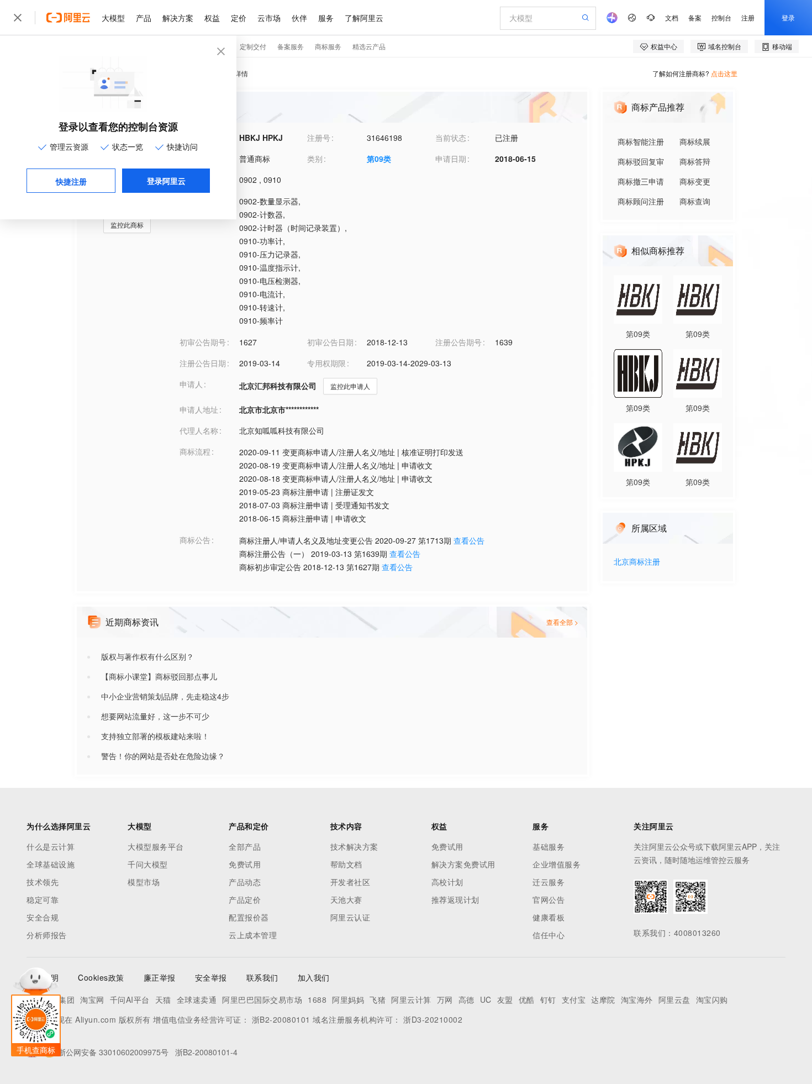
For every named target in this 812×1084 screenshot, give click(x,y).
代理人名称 (199, 430)
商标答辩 (694, 161)
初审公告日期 (330, 342)
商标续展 (694, 141)
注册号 (318, 137)
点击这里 (724, 73)
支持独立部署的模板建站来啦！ (155, 735)
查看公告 (469, 540)
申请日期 (450, 158)
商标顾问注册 (641, 201)
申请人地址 (199, 409)
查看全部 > (562, 622)
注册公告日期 (203, 363)
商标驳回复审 (641, 161)
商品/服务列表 (204, 200)
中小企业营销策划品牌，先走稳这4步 (165, 696)
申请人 (191, 384)
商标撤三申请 (641, 181)
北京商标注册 (637, 562)
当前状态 (450, 137)
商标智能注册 (641, 141)
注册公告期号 (458, 342)
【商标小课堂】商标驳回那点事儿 (159, 676)
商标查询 (694, 201)
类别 (315, 158)
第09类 (379, 158)
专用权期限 (326, 363)
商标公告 (195, 539)
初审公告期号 (203, 342)
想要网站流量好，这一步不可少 (155, 716)
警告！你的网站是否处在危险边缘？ (163, 755)
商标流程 (195, 451)
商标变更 (694, 181)
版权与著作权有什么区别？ (147, 656)
